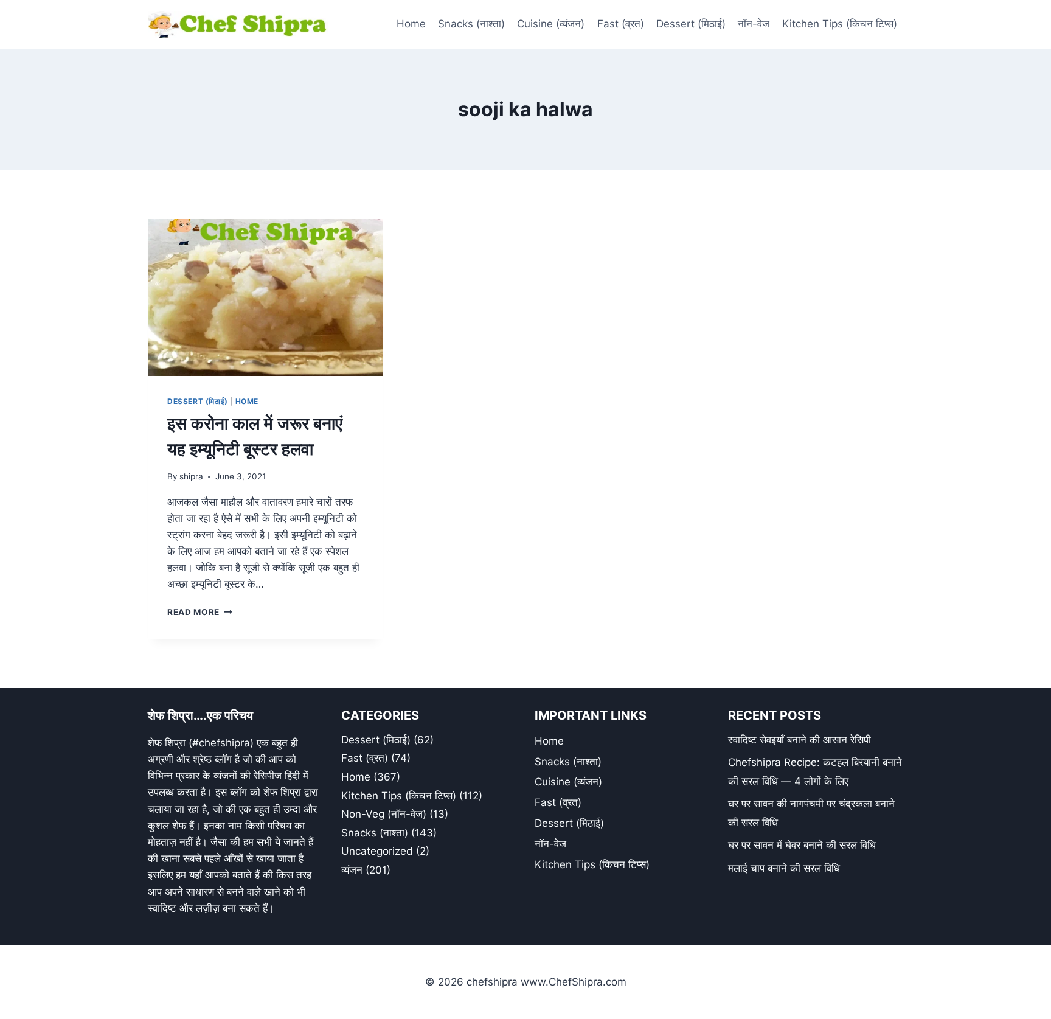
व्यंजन (351, 870)
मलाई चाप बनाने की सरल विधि (784, 868)
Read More (199, 612)
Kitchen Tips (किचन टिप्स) (839, 24)
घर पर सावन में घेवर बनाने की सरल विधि (802, 845)
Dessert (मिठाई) (691, 24)
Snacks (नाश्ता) (471, 24)
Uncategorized (377, 851)
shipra (191, 476)
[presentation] (265, 297)
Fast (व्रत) (620, 24)
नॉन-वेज (753, 24)
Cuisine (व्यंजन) (550, 24)
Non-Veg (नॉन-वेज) (383, 814)
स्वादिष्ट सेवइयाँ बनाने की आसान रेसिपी (799, 740)
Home (411, 24)
